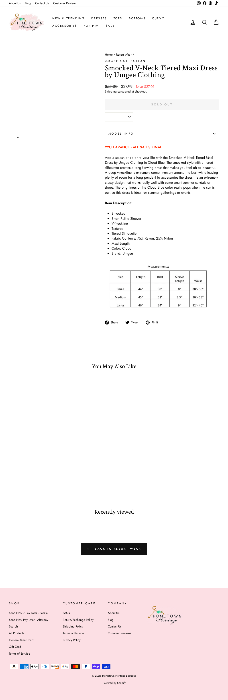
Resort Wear (124, 54)
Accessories (64, 26)
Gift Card (15, 646)
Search (13, 626)
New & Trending (68, 18)
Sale (110, 26)
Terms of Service (19, 653)
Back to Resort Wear (117, 549)
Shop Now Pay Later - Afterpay (28, 619)
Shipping (111, 91)
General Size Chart (21, 640)
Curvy (158, 18)
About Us (14, 3)
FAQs (66, 613)
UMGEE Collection (125, 61)
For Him (91, 26)
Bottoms (137, 18)
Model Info (121, 133)
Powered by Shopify (114, 683)
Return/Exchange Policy (78, 619)
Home (109, 54)
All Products (16, 633)
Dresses (99, 18)
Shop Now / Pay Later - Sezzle (28, 613)
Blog (28, 3)
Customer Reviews (64, 3)
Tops (118, 18)
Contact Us (42, 3)
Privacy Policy (72, 640)
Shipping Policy (73, 626)
